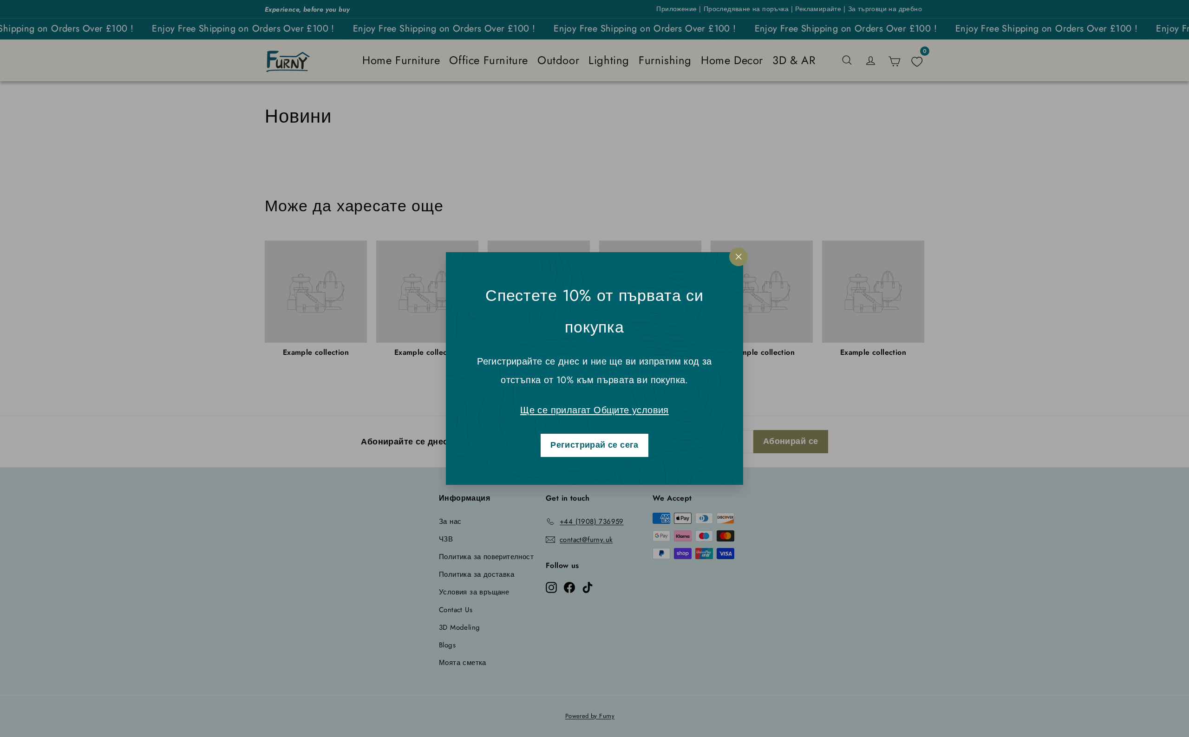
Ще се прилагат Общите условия (594, 410)
